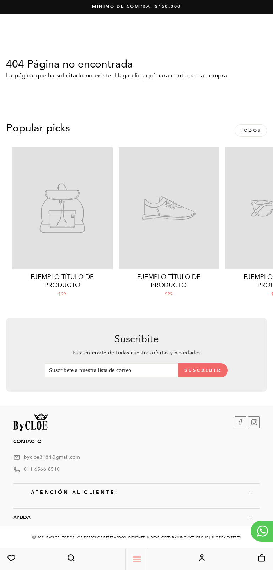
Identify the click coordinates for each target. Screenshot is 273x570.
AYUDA (22, 517)
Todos (251, 130)
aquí (149, 75)
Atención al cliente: (74, 492)
